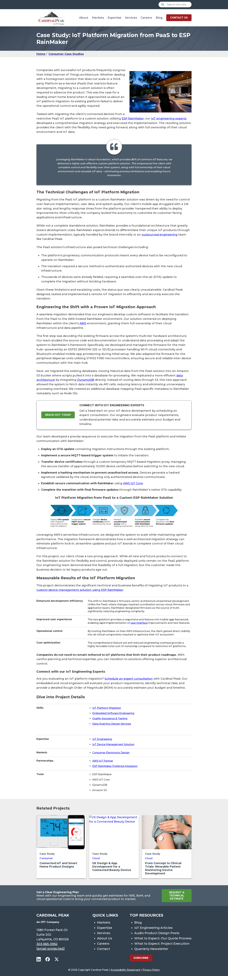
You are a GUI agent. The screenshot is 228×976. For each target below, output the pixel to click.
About (83, 17)
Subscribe (141, 957)
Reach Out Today (58, 414)
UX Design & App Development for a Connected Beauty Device (111, 866)
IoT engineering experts (168, 118)
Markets (98, 17)
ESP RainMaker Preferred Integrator (115, 766)
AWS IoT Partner (102, 760)
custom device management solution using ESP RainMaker (79, 590)
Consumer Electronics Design (111, 752)
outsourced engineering (160, 234)
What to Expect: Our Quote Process (163, 938)
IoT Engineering (102, 739)
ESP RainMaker (133, 118)
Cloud (96, 858)
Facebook (47, 959)
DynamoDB (85, 380)
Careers (146, 17)
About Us (104, 938)
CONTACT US (179, 17)
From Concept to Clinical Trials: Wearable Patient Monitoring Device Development (163, 868)
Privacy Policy (151, 969)
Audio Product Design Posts (156, 933)
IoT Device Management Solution (113, 744)
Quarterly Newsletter (151, 949)
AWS (83, 323)
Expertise (114, 17)
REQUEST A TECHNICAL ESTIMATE (176, 895)
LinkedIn (38, 959)
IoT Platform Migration (106, 707)
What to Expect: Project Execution (162, 943)
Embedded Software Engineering (113, 713)
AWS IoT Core (133, 483)
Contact (103, 949)
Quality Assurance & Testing (109, 718)
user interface (139, 622)
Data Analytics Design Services (111, 723)
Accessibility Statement (125, 969)
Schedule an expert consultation (129, 678)
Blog (159, 17)
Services (131, 17)
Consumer (46, 858)
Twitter (56, 959)
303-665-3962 (47, 944)
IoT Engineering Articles (153, 928)
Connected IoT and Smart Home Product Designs (58, 864)
